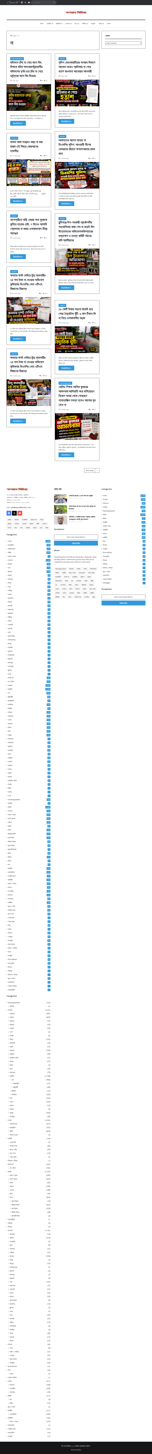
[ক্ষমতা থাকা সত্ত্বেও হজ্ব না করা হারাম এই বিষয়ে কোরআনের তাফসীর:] (29, 172)
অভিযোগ (17, 520)
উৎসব (9, 952)
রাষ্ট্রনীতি (58, 24)
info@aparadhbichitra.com (21, 507)
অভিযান (9, 520)
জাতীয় (9, 807)
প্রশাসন (10, 811)
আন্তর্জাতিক (11, 872)
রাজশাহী (10, 606)
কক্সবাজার (10, 613)
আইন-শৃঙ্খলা (11, 818)
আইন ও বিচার (12, 815)
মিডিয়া (9, 857)
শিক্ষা (9, 731)
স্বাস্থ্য (9, 735)
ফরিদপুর (10, 971)
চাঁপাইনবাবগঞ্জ (11, 640)
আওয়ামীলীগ (24, 520)
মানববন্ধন (10, 739)
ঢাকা (9, 568)
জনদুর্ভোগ (11, 701)
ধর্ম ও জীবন (11, 681)
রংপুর (9, 587)
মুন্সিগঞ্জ (10, 670)
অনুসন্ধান (62, 59)
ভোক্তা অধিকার (12, 986)
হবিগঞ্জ (10, 621)
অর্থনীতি (84, 24)
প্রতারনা (10, 724)
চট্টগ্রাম (31, 524)
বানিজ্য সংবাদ (11, 910)
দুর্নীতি (37, 524)
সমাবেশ (10, 769)
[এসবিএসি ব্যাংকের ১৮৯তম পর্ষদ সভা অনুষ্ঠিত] (60, 498)
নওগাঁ (9, 796)
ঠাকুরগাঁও (10, 659)
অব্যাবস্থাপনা (11, 549)
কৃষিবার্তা (10, 746)
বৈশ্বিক (10, 708)
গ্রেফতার (24, 524)
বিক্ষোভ (10, 777)
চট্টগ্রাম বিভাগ (12, 834)
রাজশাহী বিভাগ (12, 849)
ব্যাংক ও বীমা (11, 906)
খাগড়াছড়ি (10, 666)
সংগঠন (10, 720)
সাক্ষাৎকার (10, 899)
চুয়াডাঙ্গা (10, 651)
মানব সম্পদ (11, 914)
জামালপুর (10, 663)
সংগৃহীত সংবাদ (12, 876)
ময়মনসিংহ (10, 598)
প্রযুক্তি (10, 758)
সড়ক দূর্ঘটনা (11, 963)
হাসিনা (46, 528)
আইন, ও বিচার (12, 883)
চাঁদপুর (9, 644)
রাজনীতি (49, 24)
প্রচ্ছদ (10, 773)
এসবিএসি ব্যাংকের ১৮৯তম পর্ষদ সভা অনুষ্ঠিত (81, 496)
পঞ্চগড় (10, 594)
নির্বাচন (10, 727)
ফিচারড (10, 967)
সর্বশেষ (41, 24)
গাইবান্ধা (10, 579)
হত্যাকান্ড (10, 750)
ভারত (15, 528)
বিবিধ (9, 853)
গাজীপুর (10, 590)
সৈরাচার (34, 528)
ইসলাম (108, 24)
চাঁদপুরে (10, 602)
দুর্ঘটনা (9, 826)
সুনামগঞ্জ (10, 628)
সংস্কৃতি (93, 24)
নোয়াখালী (10, 625)
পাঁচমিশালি (10, 743)
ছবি (9, 865)
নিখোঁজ (10, 784)
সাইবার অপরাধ (12, 556)
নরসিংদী (10, 803)
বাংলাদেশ (67, 24)
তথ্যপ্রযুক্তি (11, 990)
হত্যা (41, 528)
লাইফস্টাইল (11, 982)
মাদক (21, 528)
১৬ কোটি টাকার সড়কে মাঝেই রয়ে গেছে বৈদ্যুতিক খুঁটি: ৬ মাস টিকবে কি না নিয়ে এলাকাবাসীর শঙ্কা (77, 313)
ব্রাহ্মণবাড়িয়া (11, 636)
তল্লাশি (10, 761)
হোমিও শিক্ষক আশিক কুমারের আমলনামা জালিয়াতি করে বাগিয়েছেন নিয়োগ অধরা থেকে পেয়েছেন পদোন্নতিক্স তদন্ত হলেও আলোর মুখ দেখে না (77, 396)
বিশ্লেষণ (10, 895)
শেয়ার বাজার (11, 921)
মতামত (10, 887)
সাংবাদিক (28, 528)
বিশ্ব (76, 24)
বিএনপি (9, 528)
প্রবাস (9, 929)
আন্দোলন (10, 765)
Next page (90, 470)
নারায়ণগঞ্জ (10, 609)
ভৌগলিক (10, 704)
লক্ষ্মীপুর (10, 617)
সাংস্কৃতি (10, 940)
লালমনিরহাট (11, 655)
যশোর (9, 674)
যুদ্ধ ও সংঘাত (11, 978)
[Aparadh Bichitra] (76, 12)
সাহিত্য (10, 792)
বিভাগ (9, 830)
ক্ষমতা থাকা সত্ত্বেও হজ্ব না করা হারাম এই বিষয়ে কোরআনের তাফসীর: (26, 146)
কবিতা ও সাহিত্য (12, 948)
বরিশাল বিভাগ (12, 841)
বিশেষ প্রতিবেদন (12, 959)
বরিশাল (10, 575)
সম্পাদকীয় (10, 891)
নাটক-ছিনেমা (11, 944)
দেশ (9, 693)
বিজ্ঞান (9, 788)
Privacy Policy (76, 1450)
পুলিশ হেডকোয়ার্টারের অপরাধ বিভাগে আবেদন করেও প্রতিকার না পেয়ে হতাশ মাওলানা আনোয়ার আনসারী (77, 66)
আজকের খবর (34, 520)
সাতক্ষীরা (10, 647)
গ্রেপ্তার (17, 524)
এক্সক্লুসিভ (11, 545)
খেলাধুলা (10, 937)
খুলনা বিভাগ (11, 845)
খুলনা (9, 632)
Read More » (18, 123)
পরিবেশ (10, 822)
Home (14, 36)
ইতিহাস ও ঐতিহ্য (12, 975)
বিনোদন (10, 933)
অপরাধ (100, 24)
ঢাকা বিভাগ (11, 837)
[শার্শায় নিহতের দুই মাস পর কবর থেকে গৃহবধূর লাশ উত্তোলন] (60, 509)
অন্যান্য (10, 685)
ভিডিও (10, 861)
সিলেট (9, 583)
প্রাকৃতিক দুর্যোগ (12, 780)
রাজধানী (10, 697)
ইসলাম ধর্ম (14, 138)
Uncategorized (17, 59)
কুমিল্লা (9, 524)
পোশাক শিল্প (11, 918)
